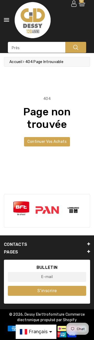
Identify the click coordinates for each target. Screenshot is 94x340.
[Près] (75, 47)
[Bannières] (21, 208)
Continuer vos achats (47, 141)
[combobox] (47, 47)
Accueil (15, 62)
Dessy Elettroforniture (45, 314)
